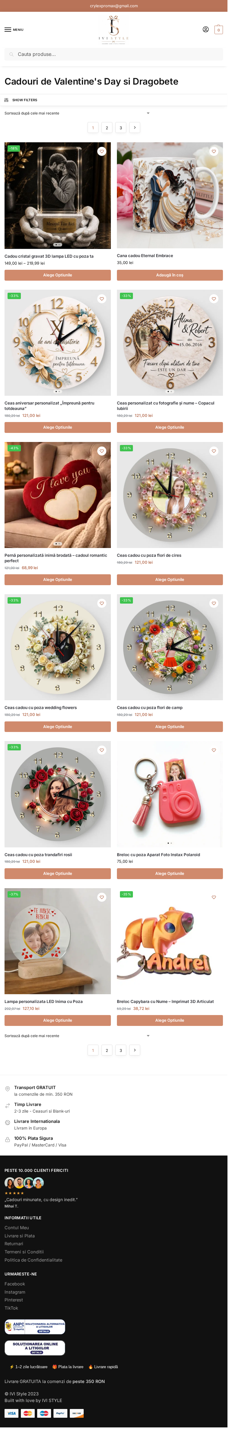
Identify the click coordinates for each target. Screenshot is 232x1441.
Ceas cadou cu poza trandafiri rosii (38, 854)
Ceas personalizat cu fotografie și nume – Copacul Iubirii (165, 406)
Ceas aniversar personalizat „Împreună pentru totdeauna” (49, 406)
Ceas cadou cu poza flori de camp (149, 707)
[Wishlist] (101, 151)
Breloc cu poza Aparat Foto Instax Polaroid (158, 854)
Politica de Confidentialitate (33, 1260)
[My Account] (205, 30)
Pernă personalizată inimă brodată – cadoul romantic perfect (56, 558)
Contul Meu (17, 1227)
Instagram (15, 1292)
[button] (218, 30)
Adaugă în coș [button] (169, 274)
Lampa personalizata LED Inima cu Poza (44, 1001)
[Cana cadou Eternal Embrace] (170, 195)
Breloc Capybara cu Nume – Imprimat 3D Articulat (165, 1001)
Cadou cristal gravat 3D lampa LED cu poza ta (49, 256)
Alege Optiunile (57, 274)
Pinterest (14, 1300)
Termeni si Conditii (24, 1252)
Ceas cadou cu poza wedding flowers (41, 707)
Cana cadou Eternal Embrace (145, 255)
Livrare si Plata (20, 1236)
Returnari (14, 1243)
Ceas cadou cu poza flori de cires (149, 555)
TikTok (11, 1308)
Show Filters (24, 100)
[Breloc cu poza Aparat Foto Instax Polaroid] (170, 794)
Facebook (15, 1284)
